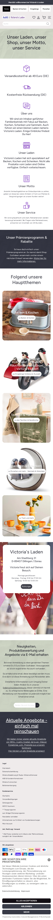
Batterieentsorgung (9, 785)
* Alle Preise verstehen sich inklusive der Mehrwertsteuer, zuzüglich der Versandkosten (23, 835)
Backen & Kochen (19, 9)
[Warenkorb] (43, 17)
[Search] (48, 24)
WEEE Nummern (8, 806)
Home (6, 9)
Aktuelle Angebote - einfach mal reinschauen (26, 726)
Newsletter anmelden (10, 817)
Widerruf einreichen (9, 782)
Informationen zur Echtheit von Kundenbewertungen (21, 820)
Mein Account (7, 824)
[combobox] (26, 24)
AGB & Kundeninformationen (12, 778)
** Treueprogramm (9, 810)
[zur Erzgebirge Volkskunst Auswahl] (26, 367)
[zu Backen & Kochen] (26, 315)
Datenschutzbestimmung (14, 688)
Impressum (6, 768)
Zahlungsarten (7, 803)
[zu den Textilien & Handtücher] (26, 418)
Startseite (6, 796)
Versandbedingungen (10, 799)
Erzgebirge (34, 9)
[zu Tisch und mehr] (26, 515)
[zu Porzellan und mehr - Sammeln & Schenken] (26, 469)
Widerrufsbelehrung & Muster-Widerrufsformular (19, 775)
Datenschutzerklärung (10, 771)
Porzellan (46, 9)
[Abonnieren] (37, 705)
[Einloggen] (38, 17)
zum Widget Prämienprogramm (13, 813)
